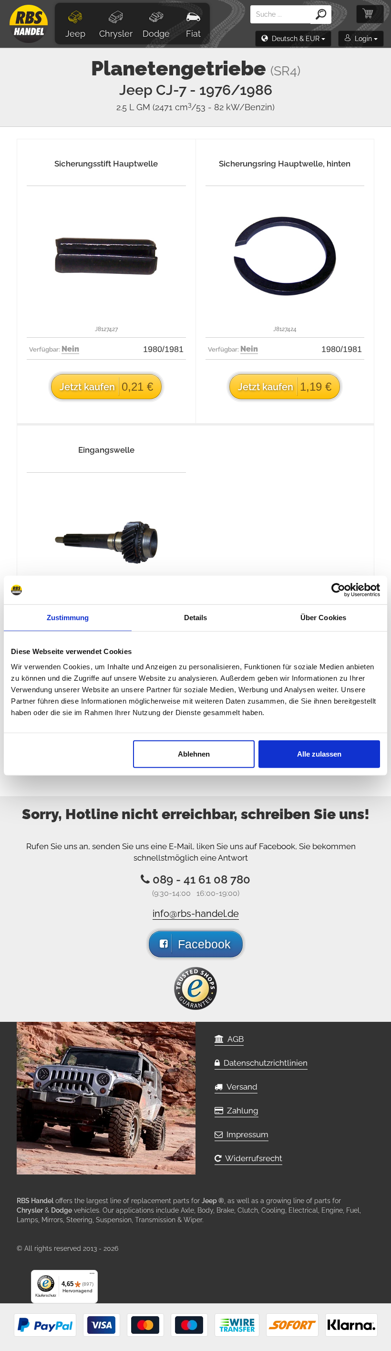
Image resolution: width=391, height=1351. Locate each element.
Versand (240, 1086)
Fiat (193, 34)
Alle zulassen (319, 753)
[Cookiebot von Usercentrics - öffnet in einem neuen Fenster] (338, 590)
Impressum (245, 1134)
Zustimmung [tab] (68, 617)
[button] (293, 39)
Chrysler (116, 34)
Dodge (156, 34)
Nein (70, 348)
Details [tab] (195, 617)
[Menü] (92, 1275)
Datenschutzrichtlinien (264, 1063)
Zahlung (240, 1110)
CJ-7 (214, 90)
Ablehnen (194, 753)
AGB (234, 1039)
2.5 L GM (195, 107)
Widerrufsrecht (251, 1158)
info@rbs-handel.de (196, 913)
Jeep (75, 34)
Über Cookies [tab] (323, 617)
